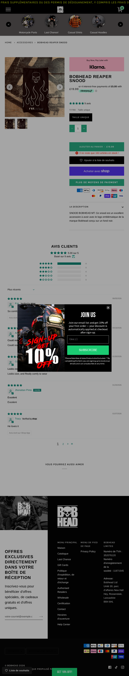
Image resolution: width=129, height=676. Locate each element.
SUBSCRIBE (88, 350)
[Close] (108, 308)
